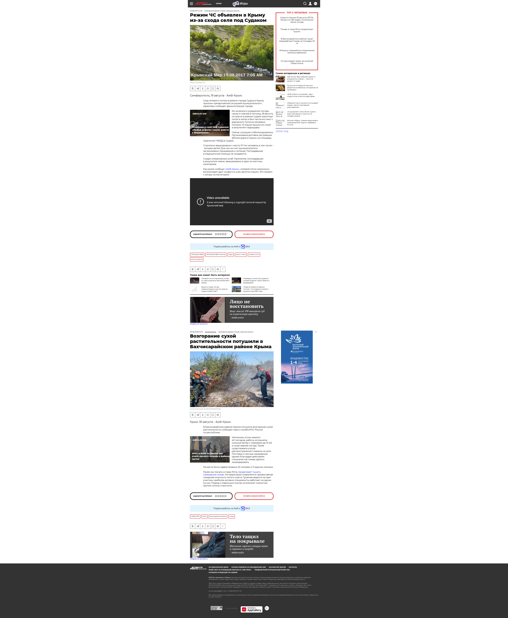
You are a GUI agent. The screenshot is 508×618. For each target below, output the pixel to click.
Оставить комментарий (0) (254, 234)
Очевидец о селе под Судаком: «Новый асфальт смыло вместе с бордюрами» (256, 280)
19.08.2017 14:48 (196, 11)
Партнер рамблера (231, 608)
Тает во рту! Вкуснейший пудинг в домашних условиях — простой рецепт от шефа (301, 79)
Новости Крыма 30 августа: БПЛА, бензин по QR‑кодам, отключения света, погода (297, 20)
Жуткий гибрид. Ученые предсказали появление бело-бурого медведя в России (302, 122)
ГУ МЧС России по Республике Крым (205, 409)
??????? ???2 (282, 131)
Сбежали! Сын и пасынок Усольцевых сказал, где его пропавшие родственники (302, 105)
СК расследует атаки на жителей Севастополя (297, 62)
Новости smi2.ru (199, 324)
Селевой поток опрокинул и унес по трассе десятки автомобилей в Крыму (215, 280)
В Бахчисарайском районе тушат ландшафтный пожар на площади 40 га (297, 41)
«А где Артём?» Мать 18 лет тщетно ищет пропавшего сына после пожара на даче (301, 114)
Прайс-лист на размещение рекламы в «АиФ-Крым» (230, 570)
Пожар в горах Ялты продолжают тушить (296, 30)
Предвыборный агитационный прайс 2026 (272, 570)
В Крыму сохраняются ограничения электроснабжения (297, 51)
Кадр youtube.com (197, 82)
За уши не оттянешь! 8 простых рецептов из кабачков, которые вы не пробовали (302, 88)
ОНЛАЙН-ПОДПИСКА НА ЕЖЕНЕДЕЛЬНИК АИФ (248, 567)
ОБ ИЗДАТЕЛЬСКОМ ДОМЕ (218, 567)
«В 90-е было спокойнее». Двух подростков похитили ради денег (301, 95)
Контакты (293, 567)
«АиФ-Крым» (232, 169)
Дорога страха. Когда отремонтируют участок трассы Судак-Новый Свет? (214, 289)
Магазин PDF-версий (277, 567)
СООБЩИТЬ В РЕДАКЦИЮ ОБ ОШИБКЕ (223, 572)
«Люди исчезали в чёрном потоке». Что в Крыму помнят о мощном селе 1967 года (256, 289)
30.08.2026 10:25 (196, 332)
